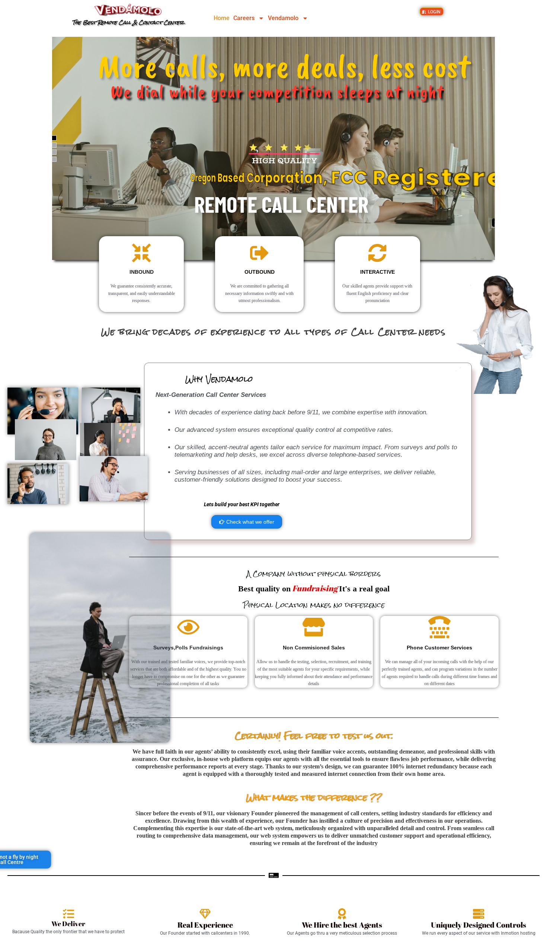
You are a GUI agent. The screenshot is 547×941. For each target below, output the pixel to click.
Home (222, 18)
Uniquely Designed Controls (478, 925)
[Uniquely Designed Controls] (478, 913)
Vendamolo (283, 18)
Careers (244, 18)
